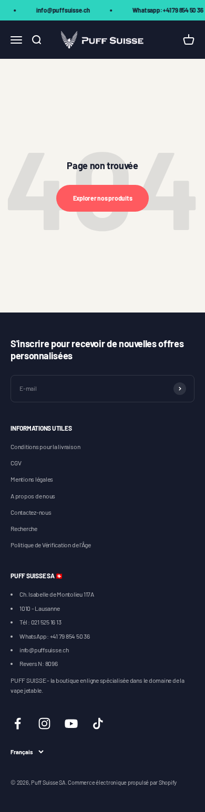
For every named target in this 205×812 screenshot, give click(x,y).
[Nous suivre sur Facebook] (18, 723)
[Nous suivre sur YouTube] (71, 723)
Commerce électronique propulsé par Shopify (122, 782)
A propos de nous (33, 495)
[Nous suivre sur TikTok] (98, 723)
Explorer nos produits (102, 198)
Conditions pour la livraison (45, 446)
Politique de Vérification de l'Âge (51, 544)
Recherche (24, 528)
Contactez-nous (31, 512)
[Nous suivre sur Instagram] (44, 723)
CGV (16, 462)
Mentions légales (32, 479)
